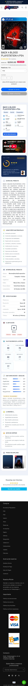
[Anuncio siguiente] (25, 2)
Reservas (5, 525)
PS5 (4, 511)
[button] (22, 7)
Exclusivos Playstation (9, 507)
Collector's (6, 542)
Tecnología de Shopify (19, 685)
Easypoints (6, 539)
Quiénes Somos (7, 563)
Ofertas (5, 535)
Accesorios (6, 528)
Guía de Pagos (7, 570)
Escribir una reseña (14, 489)
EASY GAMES (11, 685)
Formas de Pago (7, 566)
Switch (5, 518)
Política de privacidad (9, 605)
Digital (5, 532)
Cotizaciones (6, 546)
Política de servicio (8, 602)
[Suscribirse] (23, 670)
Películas (5, 553)
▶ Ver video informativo (10, 134)
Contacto (5, 573)
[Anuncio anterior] (3, 2)
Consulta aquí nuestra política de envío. (18, 64)
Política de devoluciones (9, 598)
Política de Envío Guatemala (10, 609)
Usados (5, 549)
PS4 (4, 514)
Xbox (4, 521)
